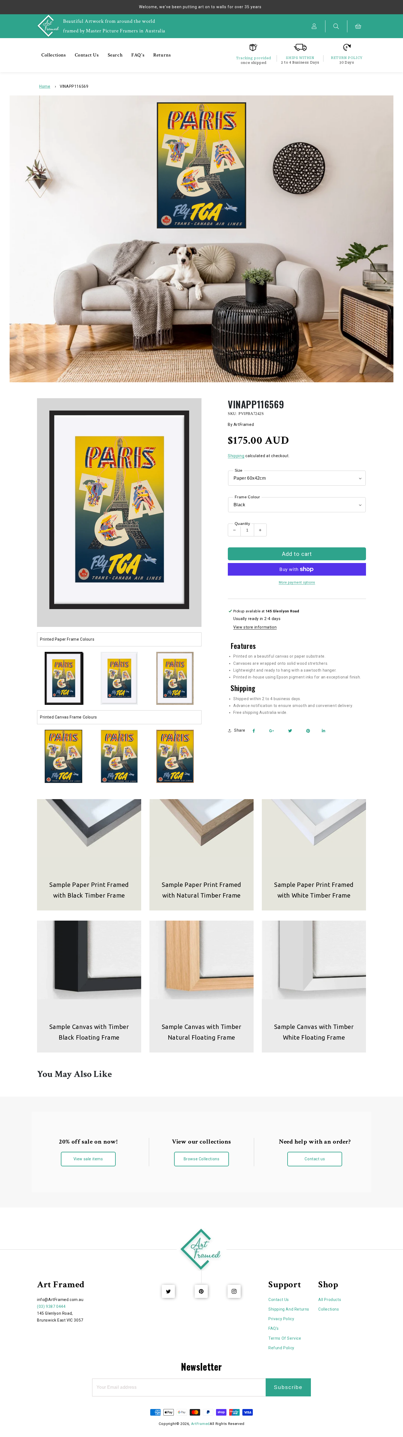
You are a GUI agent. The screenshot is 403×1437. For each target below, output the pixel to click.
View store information (255, 627)
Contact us (315, 1159)
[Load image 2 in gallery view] (119, 678)
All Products (329, 1299)
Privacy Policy (281, 1319)
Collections (328, 1309)
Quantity (242, 523)
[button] (336, 26)
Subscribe (288, 1387)
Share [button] (239, 730)
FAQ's (273, 1328)
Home (44, 86)
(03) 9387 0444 (51, 1306)
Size (239, 470)
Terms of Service (284, 1338)
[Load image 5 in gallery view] (63, 756)
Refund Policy (281, 1348)
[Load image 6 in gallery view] (119, 756)
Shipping (236, 456)
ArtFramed (200, 1424)
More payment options (297, 582)
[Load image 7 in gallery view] (175, 756)
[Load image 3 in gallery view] (175, 678)
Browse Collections (202, 1159)
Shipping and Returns (288, 1309)
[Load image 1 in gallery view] (63, 678)
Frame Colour (247, 497)
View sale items (88, 1159)
